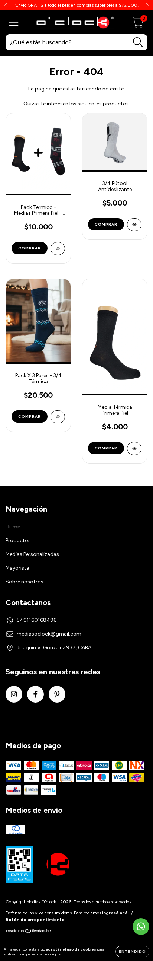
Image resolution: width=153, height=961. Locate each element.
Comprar (29, 248)
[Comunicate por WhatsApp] (141, 926)
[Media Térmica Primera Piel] (134, 448)
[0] (137, 24)
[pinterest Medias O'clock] (57, 694)
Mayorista (17, 568)
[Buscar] (138, 42)
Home (13, 527)
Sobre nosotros (24, 582)
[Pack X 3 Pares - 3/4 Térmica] (58, 416)
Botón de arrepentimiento (35, 919)
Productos (18, 540)
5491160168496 (36, 620)
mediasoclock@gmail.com (49, 634)
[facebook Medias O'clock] (35, 694)
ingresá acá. (115, 913)
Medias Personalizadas (32, 554)
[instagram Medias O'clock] (14, 694)
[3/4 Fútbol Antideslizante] (134, 224)
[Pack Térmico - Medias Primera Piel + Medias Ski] (58, 248)
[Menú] (14, 23)
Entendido (132, 951)
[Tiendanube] (29, 932)
